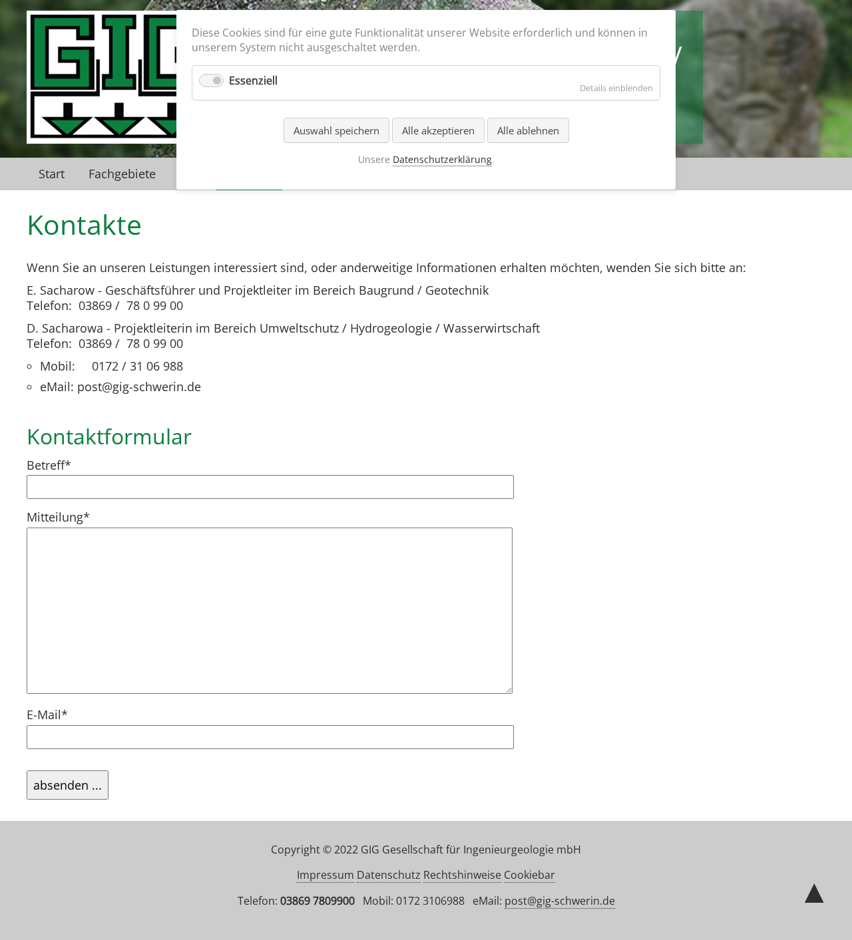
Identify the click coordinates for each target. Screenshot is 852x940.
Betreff (55, 465)
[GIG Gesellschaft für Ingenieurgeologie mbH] (119, 136)
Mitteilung (58, 517)
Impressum (325, 874)
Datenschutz (389, 874)
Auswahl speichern (336, 130)
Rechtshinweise (462, 874)
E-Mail (55, 714)
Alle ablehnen (528, 130)
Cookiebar (529, 874)
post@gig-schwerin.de (560, 900)
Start (52, 174)
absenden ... (67, 785)
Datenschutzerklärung (442, 159)
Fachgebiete (122, 174)
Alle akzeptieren (438, 130)
